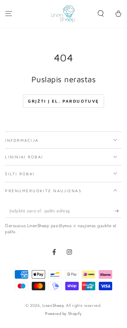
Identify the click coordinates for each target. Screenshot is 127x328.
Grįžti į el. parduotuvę (63, 101)
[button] (100, 13)
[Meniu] (8, 13)
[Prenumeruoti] (118, 211)
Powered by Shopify (63, 313)
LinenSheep (53, 305)
